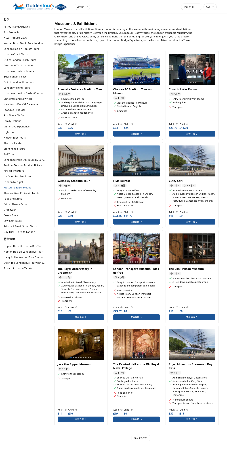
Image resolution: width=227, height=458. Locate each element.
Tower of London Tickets (18, 268)
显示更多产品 (140, 437)
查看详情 (79, 133)
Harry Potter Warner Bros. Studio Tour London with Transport (25, 257)
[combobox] (191, 7)
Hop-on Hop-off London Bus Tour (23, 246)
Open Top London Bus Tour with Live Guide (25, 262)
